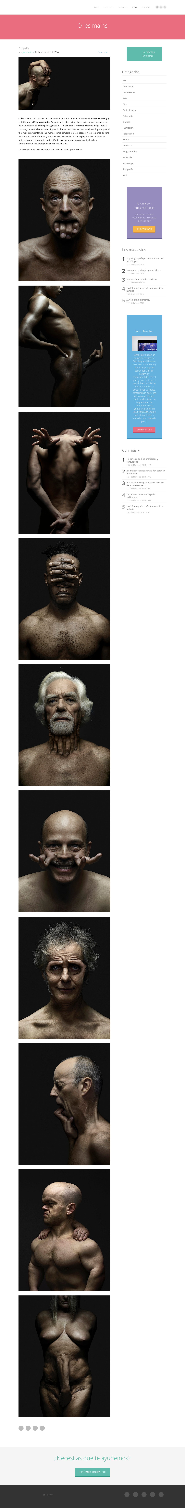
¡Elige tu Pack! (144, 229)
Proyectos (109, 7)
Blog (134, 7)
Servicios (123, 7)
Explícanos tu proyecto (92, 1472)
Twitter (28, 1428)
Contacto (145, 7)
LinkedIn (42, 1428)
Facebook (21, 1428)
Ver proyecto (144, 429)
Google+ (35, 1428)
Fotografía (23, 48)
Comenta (102, 52)
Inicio (96, 7)
